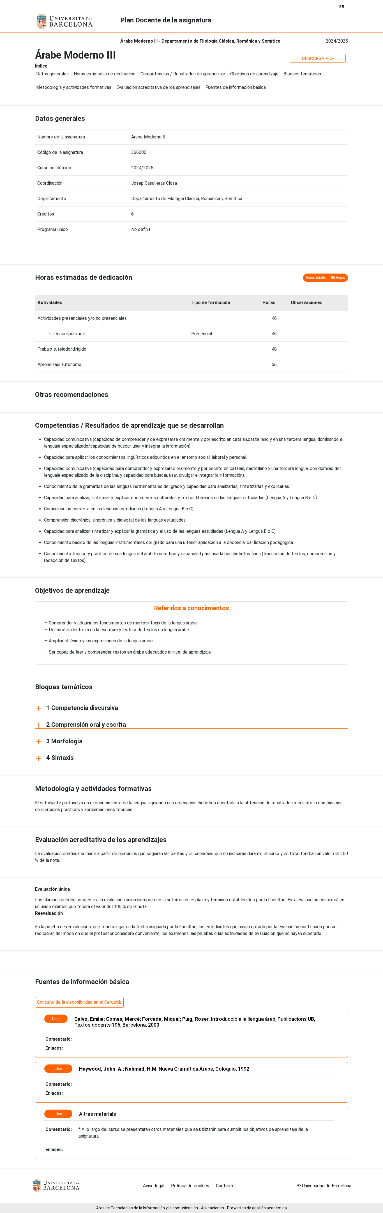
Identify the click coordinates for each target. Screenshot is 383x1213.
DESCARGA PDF (318, 58)
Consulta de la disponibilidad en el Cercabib (79, 1002)
